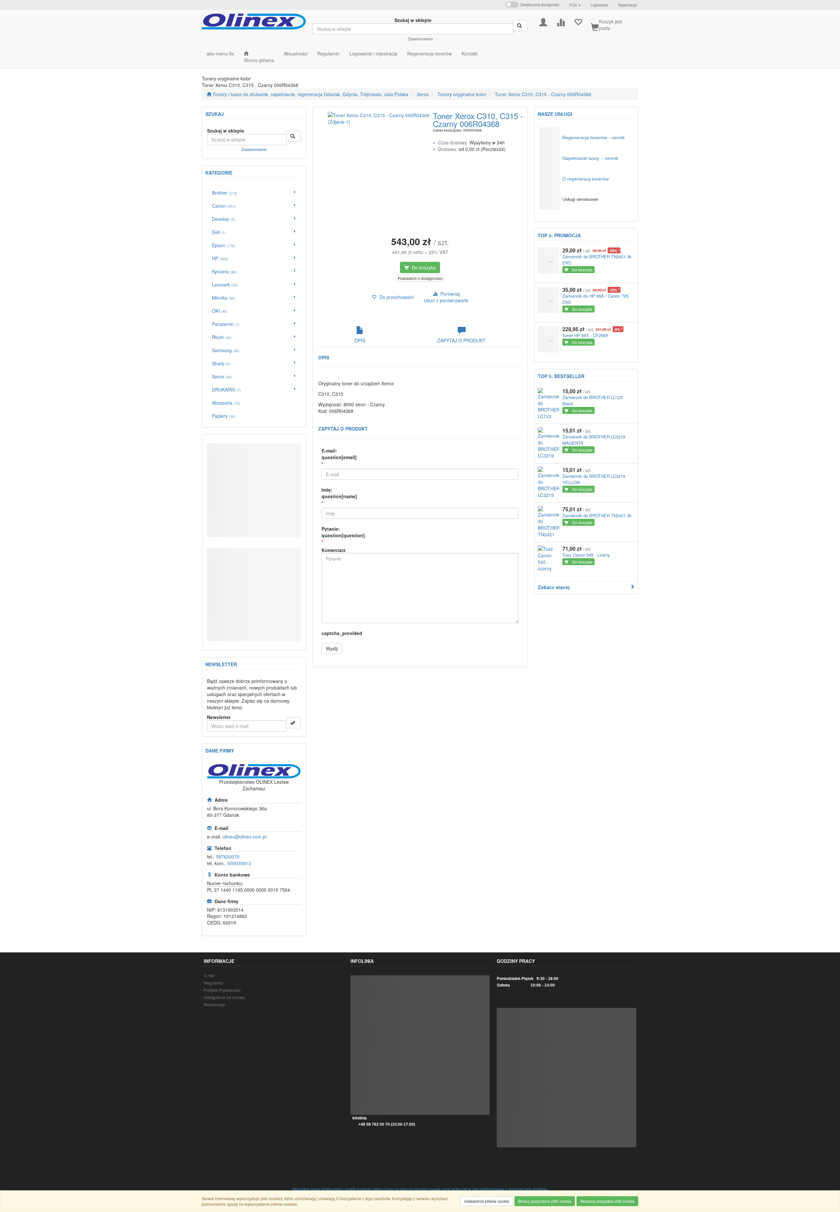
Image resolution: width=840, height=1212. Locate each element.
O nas (209, 975)
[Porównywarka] (560, 21)
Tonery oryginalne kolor (461, 94)
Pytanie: (343, 532)
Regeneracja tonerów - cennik (593, 137)
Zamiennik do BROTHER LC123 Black (592, 400)
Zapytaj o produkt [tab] (461, 340)
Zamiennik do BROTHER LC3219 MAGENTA (593, 440)
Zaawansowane (420, 38)
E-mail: (339, 453)
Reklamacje (214, 1004)
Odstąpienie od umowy (224, 997)
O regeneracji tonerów (585, 178)
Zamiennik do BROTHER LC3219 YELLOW (593, 479)
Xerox (423, 94)
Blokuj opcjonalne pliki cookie (544, 1201)
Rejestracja (627, 5)
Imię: (339, 493)
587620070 (228, 856)
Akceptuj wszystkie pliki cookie (607, 1201)
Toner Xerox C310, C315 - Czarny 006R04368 (543, 94)
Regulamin (213, 983)
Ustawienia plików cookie (486, 1201)
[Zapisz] (293, 722)
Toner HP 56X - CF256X (585, 335)
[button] (575, 5)
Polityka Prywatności (222, 990)
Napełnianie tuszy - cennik (590, 158)
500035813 (239, 863)
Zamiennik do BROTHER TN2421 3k (597, 515)
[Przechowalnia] (578, 21)
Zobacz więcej (554, 587)
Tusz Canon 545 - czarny (586, 555)
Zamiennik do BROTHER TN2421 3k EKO (597, 259)
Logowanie (599, 5)
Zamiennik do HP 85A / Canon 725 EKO (595, 299)
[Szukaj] (520, 25)
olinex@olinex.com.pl (244, 836)
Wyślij (332, 648)
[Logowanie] (543, 21)
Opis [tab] (359, 340)
